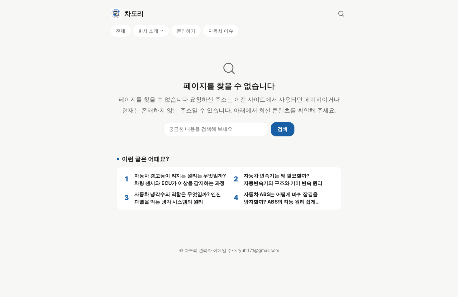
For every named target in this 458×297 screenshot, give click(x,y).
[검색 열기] (341, 13)
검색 (283, 129)
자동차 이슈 (220, 31)
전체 (120, 31)
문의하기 (186, 31)
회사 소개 (148, 31)
